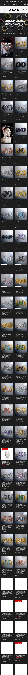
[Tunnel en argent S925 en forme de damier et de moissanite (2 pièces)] (7, 368)
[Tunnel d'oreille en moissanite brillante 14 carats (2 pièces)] (21, 43)
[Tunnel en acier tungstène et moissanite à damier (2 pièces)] (7, 193)
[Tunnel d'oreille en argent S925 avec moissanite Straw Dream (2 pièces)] (7, 172)
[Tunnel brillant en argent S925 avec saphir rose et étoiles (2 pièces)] (21, 475)
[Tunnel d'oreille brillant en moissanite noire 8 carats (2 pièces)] (7, 497)
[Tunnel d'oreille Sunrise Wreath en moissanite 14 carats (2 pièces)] (21, 627)
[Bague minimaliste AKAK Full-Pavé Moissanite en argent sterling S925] (21, 606)
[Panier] (25, 9)
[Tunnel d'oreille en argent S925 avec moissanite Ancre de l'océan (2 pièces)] (7, 475)
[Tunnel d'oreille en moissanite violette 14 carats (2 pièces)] (7, 432)
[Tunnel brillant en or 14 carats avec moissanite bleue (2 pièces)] (7, 347)
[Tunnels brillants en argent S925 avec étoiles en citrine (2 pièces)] (7, 627)
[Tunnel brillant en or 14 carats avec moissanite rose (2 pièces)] (7, 389)
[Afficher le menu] (1, 9)
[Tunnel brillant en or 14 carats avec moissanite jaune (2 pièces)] (21, 172)
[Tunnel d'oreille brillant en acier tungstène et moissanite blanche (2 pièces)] (7, 107)
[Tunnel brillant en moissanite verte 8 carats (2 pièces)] (21, 497)
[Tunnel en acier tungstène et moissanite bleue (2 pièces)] (7, 236)
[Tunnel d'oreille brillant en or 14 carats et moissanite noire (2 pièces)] (21, 150)
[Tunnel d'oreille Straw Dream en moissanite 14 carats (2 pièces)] (21, 193)
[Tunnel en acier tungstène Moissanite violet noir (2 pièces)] (21, 129)
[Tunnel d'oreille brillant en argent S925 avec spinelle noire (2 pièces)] (21, 368)
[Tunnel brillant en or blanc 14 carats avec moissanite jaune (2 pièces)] (21, 432)
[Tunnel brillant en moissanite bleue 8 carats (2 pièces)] (7, 562)
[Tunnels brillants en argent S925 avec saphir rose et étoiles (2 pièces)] (7, 606)
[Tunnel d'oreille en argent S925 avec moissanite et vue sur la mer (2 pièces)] (21, 540)
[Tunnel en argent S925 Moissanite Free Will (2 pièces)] (21, 518)
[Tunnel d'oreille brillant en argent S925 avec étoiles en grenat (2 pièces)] (7, 410)
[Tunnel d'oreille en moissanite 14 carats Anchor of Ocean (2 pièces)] (7, 540)
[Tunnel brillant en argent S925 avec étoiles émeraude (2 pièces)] (21, 347)
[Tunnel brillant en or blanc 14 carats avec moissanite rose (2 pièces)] (7, 280)
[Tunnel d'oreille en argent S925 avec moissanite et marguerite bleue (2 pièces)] (21, 410)
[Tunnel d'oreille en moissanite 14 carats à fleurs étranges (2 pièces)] (21, 107)
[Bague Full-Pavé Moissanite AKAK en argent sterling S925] (7, 454)
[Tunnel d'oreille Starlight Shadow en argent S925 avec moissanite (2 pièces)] (7, 303)
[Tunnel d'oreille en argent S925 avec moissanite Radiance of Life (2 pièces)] (7, 584)
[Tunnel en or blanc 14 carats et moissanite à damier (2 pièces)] (21, 86)
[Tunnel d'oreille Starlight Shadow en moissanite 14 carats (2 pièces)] (21, 389)
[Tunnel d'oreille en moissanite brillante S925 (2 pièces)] (7, 64)
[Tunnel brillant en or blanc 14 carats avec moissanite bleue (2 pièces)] (21, 214)
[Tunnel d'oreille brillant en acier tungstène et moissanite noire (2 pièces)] (21, 64)
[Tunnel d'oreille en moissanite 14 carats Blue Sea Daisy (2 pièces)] (7, 258)
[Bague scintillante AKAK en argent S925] (21, 648)
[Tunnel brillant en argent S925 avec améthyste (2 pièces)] (21, 454)
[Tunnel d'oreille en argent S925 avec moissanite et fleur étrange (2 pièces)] (7, 214)
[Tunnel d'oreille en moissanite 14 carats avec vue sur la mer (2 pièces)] (21, 325)
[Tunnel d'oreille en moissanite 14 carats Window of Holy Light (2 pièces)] (7, 325)
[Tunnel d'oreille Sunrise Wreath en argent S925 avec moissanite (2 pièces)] (21, 584)
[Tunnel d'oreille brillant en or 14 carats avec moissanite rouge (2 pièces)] (7, 648)
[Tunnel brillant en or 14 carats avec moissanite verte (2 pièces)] (21, 303)
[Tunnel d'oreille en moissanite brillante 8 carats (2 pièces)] (7, 86)
